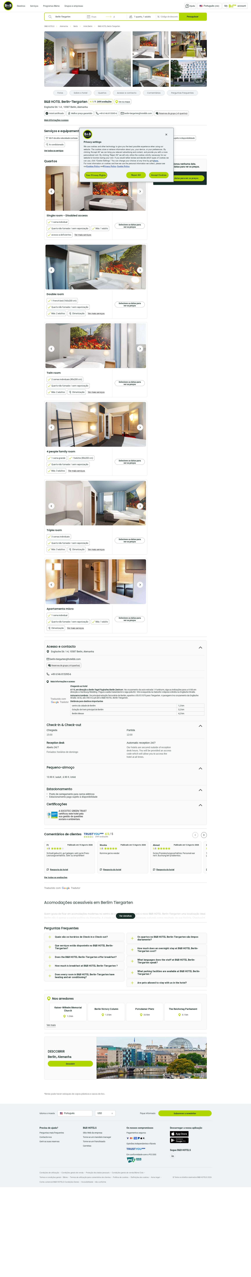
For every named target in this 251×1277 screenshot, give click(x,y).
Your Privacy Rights (96, 175)
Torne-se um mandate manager (97, 1137)
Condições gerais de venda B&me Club (127, 1172)
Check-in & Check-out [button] (64, 725)
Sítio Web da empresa (92, 1133)
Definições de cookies (140, 1177)
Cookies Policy (93, 166)
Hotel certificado (56, 113)
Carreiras (87, 1146)
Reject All (136, 175)
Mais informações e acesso (56, 120)
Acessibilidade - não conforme (93, 1182)
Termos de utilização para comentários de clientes (90, 1177)
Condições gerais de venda (72, 1172)
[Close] (166, 134)
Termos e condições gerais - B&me (54, 1177)
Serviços (34, 6)
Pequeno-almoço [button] (60, 767)
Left (51, 191)
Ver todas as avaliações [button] (55, 877)
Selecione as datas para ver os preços (180, 178)
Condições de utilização (49, 1172)
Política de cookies (120, 1177)
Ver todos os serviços (53, 150)
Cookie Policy (123, 166)
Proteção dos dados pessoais (98, 1172)
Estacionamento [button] (59, 789)
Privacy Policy (109, 166)
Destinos (21, 6)
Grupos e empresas (73, 6)
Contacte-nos (46, 1137)
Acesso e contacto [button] (61, 646)
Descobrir (70, 1064)
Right (140, 191)
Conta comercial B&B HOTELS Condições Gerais (59, 1182)
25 (200, 81)
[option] (95, 188)
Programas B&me (51, 6)
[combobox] (67, 16)
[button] (141, 16)
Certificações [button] (57, 804)
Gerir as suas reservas (49, 1141)
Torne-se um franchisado (94, 1141)
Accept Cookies (158, 175)
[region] (126, 155)
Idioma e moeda (47, 1113)
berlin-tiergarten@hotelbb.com (138, 113)
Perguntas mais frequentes (52, 1133)
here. (156, 160)
